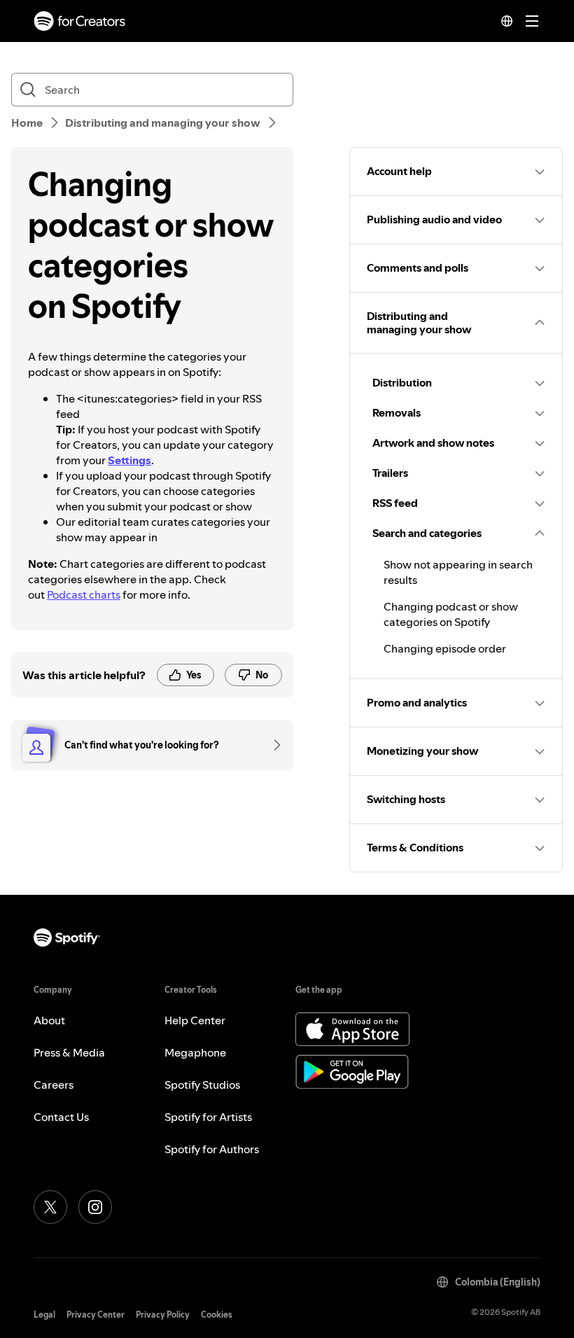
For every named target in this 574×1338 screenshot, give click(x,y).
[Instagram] (95, 1207)
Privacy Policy (163, 1314)
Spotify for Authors (211, 1149)
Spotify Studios (202, 1084)
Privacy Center (95, 1314)
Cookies (216, 1314)
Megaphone (195, 1052)
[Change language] (506, 21)
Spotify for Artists (208, 1116)
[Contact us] (272, 745)
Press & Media (69, 1052)
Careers (54, 1084)
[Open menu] (532, 21)
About (49, 1020)
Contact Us (61, 1116)
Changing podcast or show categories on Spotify (451, 614)
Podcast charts (83, 594)
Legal (44, 1314)
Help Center (194, 1020)
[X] (50, 1207)
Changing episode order (445, 648)
